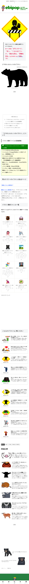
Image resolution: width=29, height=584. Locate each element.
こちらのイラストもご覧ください (13, 127)
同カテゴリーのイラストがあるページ (14, 123)
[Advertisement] (14, 102)
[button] (26, 331)
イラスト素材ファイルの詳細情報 (14, 121)
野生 (18, 444)
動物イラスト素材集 (7, 185)
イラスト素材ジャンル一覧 (11, 125)
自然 (15, 444)
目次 (12, 116)
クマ (8, 444)
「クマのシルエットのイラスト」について (15, 119)
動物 (3, 444)
